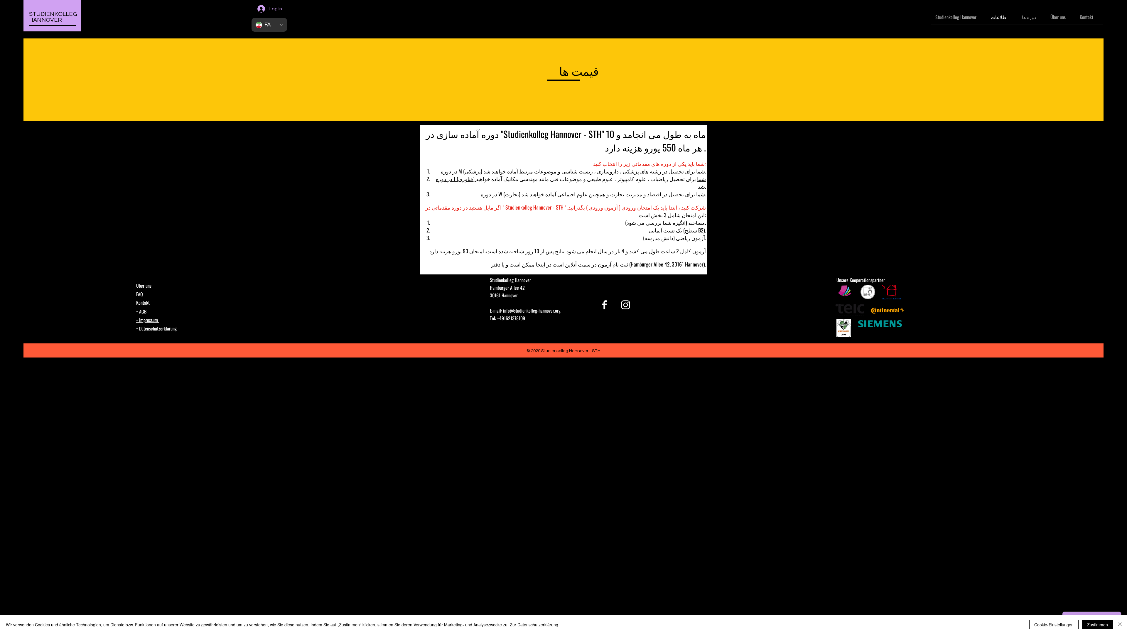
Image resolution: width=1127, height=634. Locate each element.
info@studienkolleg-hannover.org (532, 310)
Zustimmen (1097, 625)
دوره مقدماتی (447, 207)
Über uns (143, 285)
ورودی (629, 207)
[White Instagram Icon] (626, 305)
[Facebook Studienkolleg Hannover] (604, 305)
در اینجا (543, 264)
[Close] (1119, 624)
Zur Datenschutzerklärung (534, 625)
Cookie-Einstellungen (1054, 625)
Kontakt (143, 302)
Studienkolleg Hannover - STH (534, 207)
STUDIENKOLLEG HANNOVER (53, 17)
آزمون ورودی (603, 207)
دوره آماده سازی (467, 134)
